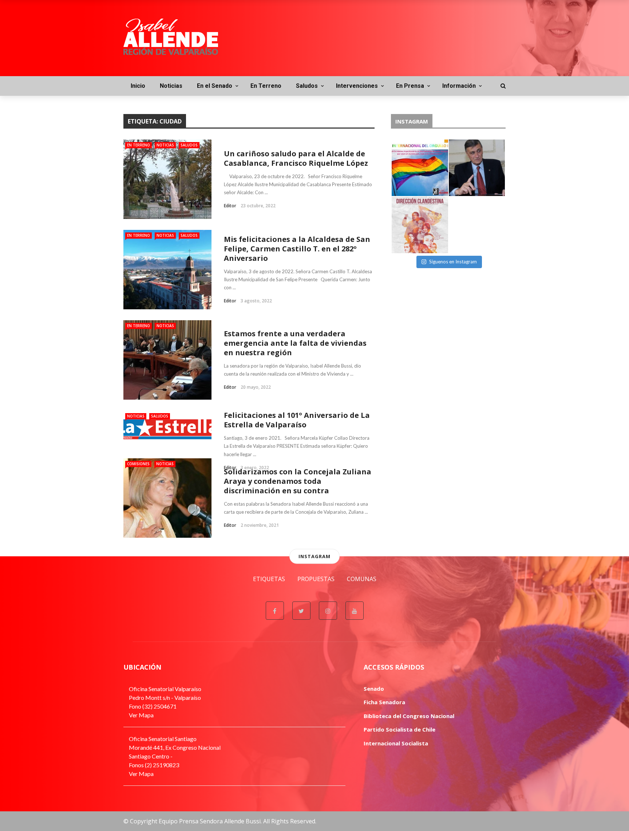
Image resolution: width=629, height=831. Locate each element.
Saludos (307, 85)
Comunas (361, 579)
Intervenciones (357, 85)
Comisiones (138, 463)
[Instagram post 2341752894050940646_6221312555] (420, 168)
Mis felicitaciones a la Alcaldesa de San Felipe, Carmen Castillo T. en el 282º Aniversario (297, 248)
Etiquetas (269, 579)
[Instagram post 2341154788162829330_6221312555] (477, 168)
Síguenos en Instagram (453, 261)
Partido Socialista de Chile (399, 729)
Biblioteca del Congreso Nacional (409, 716)
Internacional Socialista (396, 743)
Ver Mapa (141, 715)
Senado (374, 688)
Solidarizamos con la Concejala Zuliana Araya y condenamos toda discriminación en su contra (297, 481)
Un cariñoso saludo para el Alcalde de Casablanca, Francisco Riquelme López (296, 158)
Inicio (138, 85)
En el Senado (214, 85)
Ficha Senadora (384, 702)
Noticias (171, 85)
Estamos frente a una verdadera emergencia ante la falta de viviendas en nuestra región (295, 343)
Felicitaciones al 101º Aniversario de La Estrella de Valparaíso (297, 420)
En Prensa (410, 85)
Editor (230, 206)
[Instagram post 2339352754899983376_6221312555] (420, 225)
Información (459, 85)
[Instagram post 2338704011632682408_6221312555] (477, 225)
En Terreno (265, 85)
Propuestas (316, 579)
